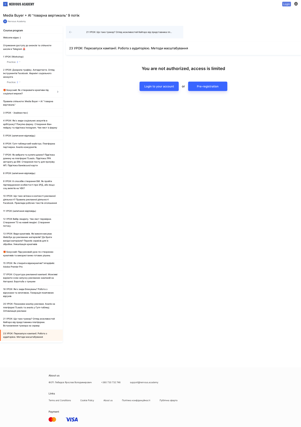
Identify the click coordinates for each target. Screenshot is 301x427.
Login (286, 4)
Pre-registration (208, 86)
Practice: (12, 62)
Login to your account (159, 86)
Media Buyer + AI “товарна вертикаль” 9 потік (41, 15)
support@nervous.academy (144, 382)
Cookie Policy (87, 400)
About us (108, 400)
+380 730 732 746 (111, 382)
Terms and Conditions (60, 400)
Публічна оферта (168, 400)
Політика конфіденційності (136, 400)
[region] (31, 187)
